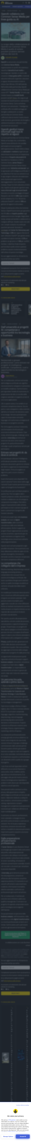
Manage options (8, 1136)
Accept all (23, 1136)
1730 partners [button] (12, 1120)
